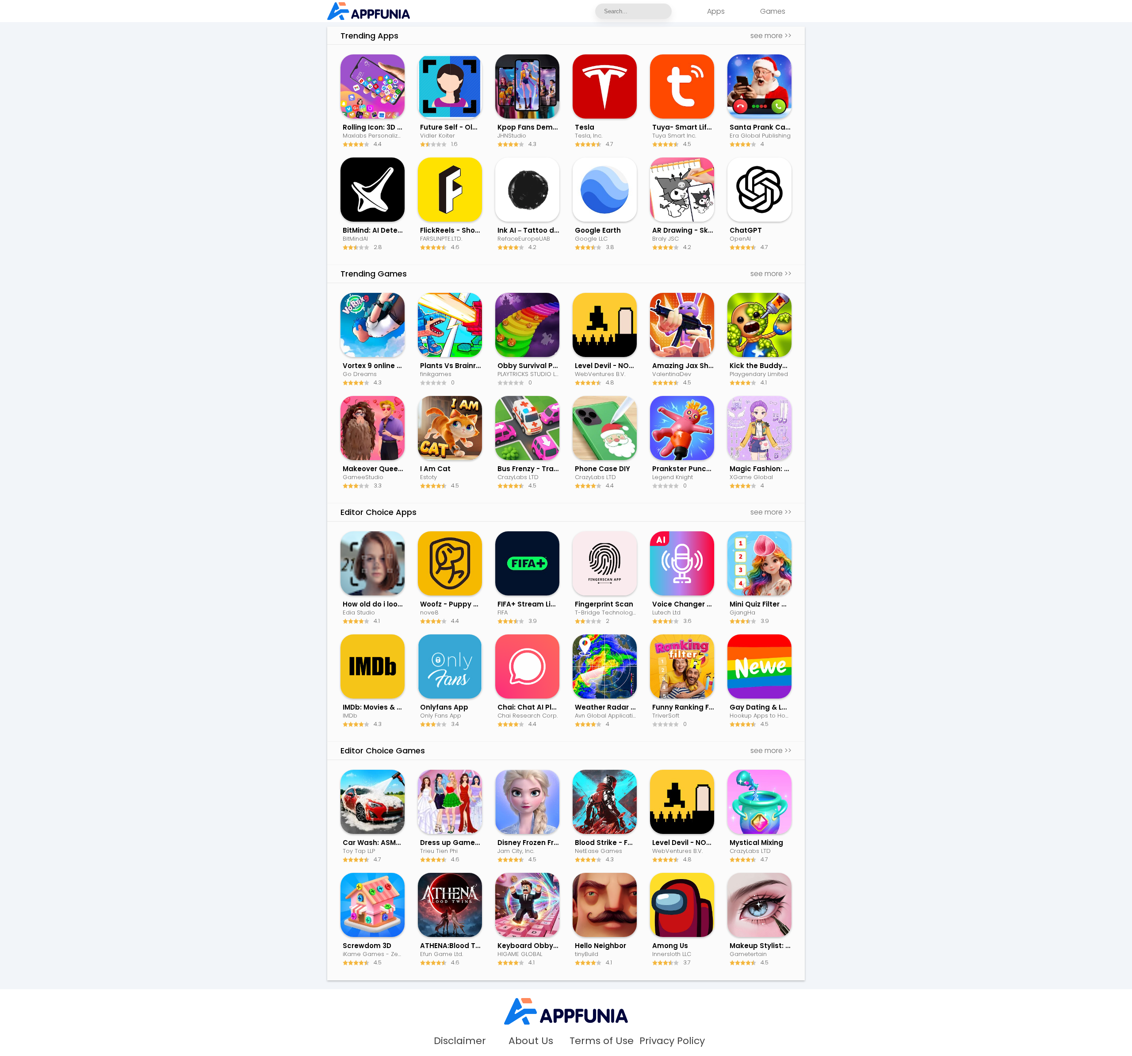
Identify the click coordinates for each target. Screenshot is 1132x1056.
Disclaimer (460, 1041)
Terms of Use (602, 1041)
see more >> (771, 36)
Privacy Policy (672, 1041)
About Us (531, 1041)
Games (772, 11)
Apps (716, 11)
